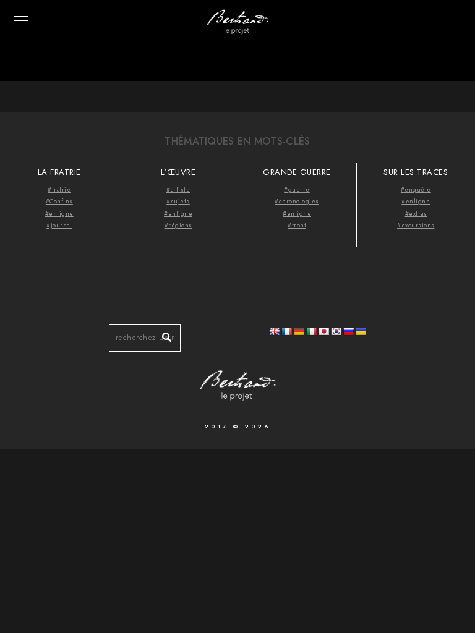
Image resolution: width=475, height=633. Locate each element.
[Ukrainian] (360, 331)
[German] (298, 331)
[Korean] (335, 331)
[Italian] (311, 331)
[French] (286, 331)
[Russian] (348, 331)
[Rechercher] (162, 334)
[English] (274, 331)
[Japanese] (323, 331)
